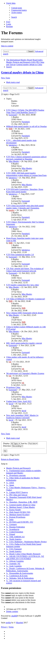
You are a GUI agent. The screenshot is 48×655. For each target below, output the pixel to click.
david (11, 404)
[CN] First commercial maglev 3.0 (20, 254)
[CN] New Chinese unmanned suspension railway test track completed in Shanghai (26, 158)
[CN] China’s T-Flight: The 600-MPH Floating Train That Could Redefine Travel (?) (25, 111)
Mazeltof (19, 622)
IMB (11, 129)
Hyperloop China (13, 387)
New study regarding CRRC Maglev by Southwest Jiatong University (22, 416)
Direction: (7, 446)
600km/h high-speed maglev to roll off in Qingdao (26, 126)
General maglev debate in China (22, 72)
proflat (8, 622)
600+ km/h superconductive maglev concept (24, 343)
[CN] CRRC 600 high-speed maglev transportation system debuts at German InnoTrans (26, 174)
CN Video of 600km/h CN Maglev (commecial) (25, 299)
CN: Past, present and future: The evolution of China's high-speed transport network (24, 269)
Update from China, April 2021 (18, 401)
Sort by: (24, 443)
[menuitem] (16, 8)
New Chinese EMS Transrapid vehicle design (24, 313)
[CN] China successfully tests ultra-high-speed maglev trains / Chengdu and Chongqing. (25, 207)
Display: (6, 443)
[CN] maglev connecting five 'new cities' (22, 285)
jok (10, 362)
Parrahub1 (26, 122)
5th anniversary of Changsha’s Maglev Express (25, 373)
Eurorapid (13, 115)
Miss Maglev (14, 161)
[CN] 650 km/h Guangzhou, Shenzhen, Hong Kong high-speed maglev (24, 190)
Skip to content (7, 46)
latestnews (13, 145)
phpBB (14, 616)
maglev (12, 210)
